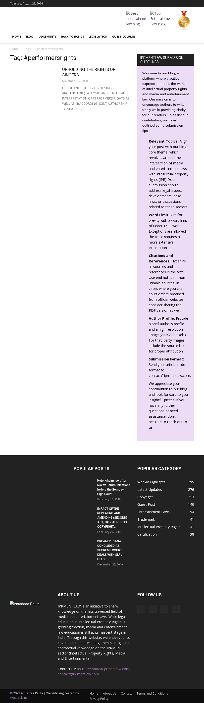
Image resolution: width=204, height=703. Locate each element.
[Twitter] (190, 3)
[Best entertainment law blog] (136, 21)
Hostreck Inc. (19, 698)
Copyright (145, 497)
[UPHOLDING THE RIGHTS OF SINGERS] (33, 83)
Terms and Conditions (152, 693)
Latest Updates (149, 489)
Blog (29, 36)
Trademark (146, 519)
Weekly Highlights (151, 482)
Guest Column (123, 36)
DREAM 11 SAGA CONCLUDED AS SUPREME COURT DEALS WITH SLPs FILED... (109, 550)
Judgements (47, 36)
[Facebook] (165, 3)
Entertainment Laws (153, 511)
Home (16, 36)
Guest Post (146, 504)
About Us (109, 693)
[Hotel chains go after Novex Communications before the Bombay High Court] (84, 485)
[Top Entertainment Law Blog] (160, 21)
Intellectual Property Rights (159, 526)
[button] (188, 37)
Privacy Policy (99, 699)
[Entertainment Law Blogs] (184, 21)
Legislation (98, 36)
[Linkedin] (182, 3)
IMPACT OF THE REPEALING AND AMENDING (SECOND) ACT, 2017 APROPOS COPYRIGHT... (112, 517)
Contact (126, 693)
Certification (147, 534)
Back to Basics (72, 36)
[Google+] (174, 3)
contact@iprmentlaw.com (169, 375)
